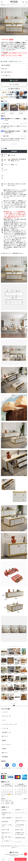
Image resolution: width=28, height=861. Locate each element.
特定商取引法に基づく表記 (10, 846)
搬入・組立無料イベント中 (15, 53)
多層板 (2, 55)
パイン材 (24, 53)
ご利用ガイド (14, 847)
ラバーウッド (9, 55)
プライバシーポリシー (22, 846)
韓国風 (19, 55)
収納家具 (3, 4)
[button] (1, 108)
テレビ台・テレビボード (10, 4)
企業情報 (2, 846)
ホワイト (15, 55)
